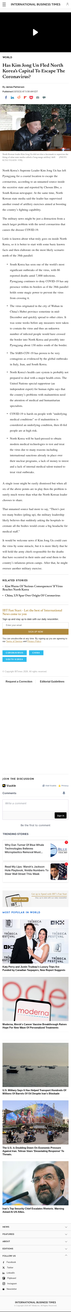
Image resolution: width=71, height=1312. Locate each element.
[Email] (38, 97)
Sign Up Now (20, 899)
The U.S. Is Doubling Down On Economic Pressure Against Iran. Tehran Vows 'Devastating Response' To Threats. (33, 1151)
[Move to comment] (44, 97)
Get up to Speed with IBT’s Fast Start (49, 894)
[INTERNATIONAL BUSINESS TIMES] (35, 5)
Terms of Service (14, 641)
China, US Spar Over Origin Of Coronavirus (32, 595)
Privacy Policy (34, 641)
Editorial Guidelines (52, 681)
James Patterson (15, 86)
